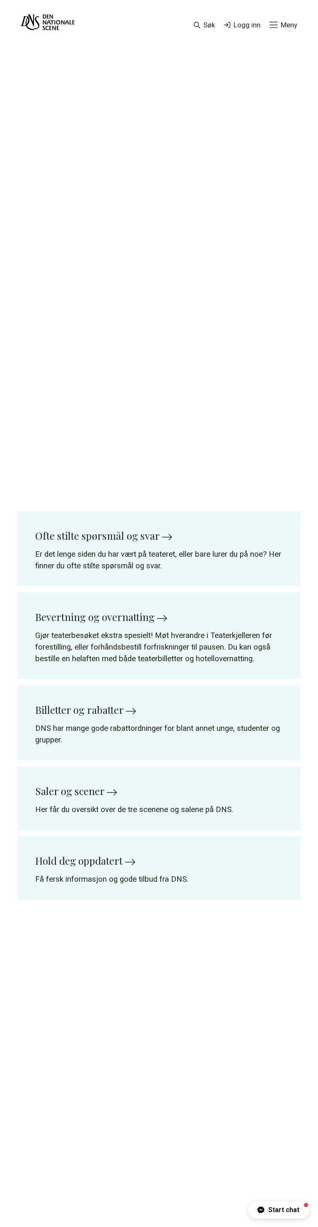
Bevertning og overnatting (96, 616)
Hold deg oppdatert (80, 860)
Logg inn (247, 25)
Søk (209, 25)
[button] (279, 1210)
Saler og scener (71, 791)
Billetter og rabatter (80, 709)
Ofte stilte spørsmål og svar (98, 535)
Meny (289, 25)
